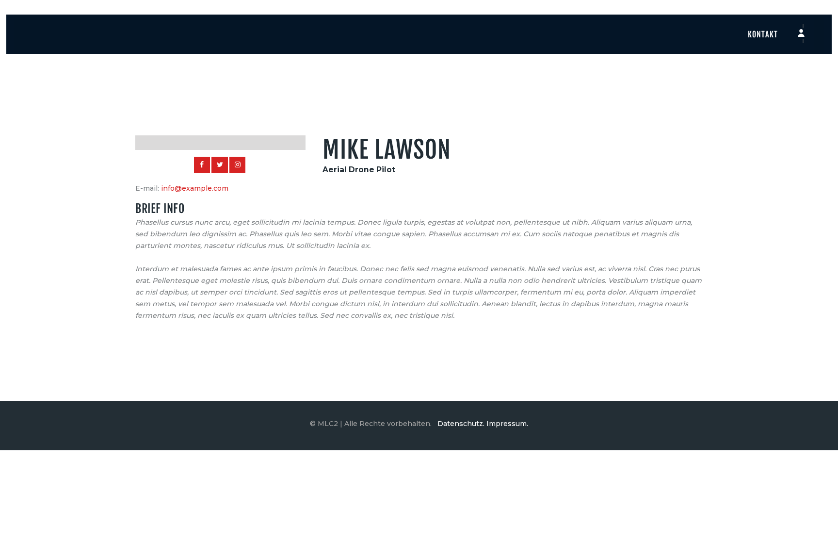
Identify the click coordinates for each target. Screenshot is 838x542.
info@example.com (194, 188)
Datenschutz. (460, 423)
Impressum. (507, 423)
